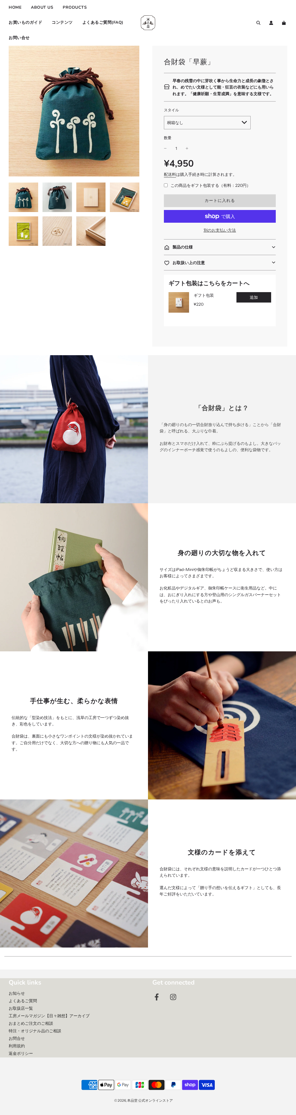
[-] (165, 148)
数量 (167, 138)
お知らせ (17, 993)
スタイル (171, 110)
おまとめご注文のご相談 (31, 1023)
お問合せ (17, 1038)
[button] (220, 247)
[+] (187, 148)
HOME (15, 7)
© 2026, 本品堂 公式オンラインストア (143, 1100)
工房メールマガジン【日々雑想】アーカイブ (49, 1015)
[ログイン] (271, 22)
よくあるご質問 (23, 1000)
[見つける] (258, 22)
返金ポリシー (21, 1053)
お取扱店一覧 (21, 1008)
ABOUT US (42, 7)
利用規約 (17, 1045)
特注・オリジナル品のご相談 (35, 1030)
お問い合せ (19, 37)
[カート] (285, 22)
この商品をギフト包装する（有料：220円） (211, 185)
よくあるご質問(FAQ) (102, 22)
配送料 (170, 174)
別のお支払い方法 (220, 230)
